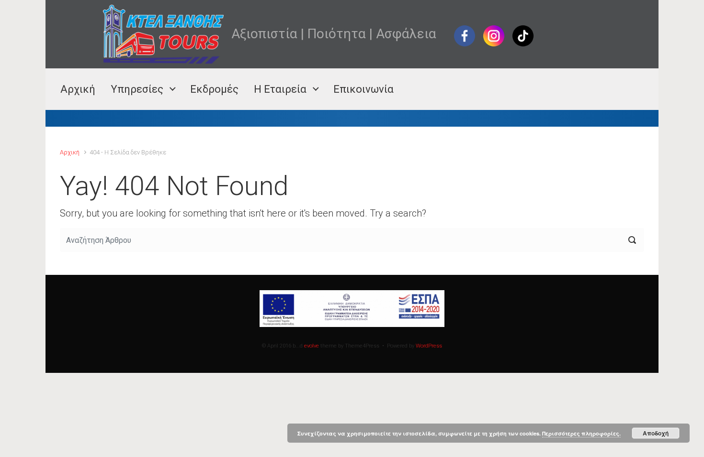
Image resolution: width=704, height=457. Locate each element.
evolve (311, 346)
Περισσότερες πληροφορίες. (581, 433)
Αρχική (69, 152)
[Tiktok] (523, 35)
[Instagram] (494, 35)
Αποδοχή (656, 433)
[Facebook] (464, 35)
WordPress (429, 346)
